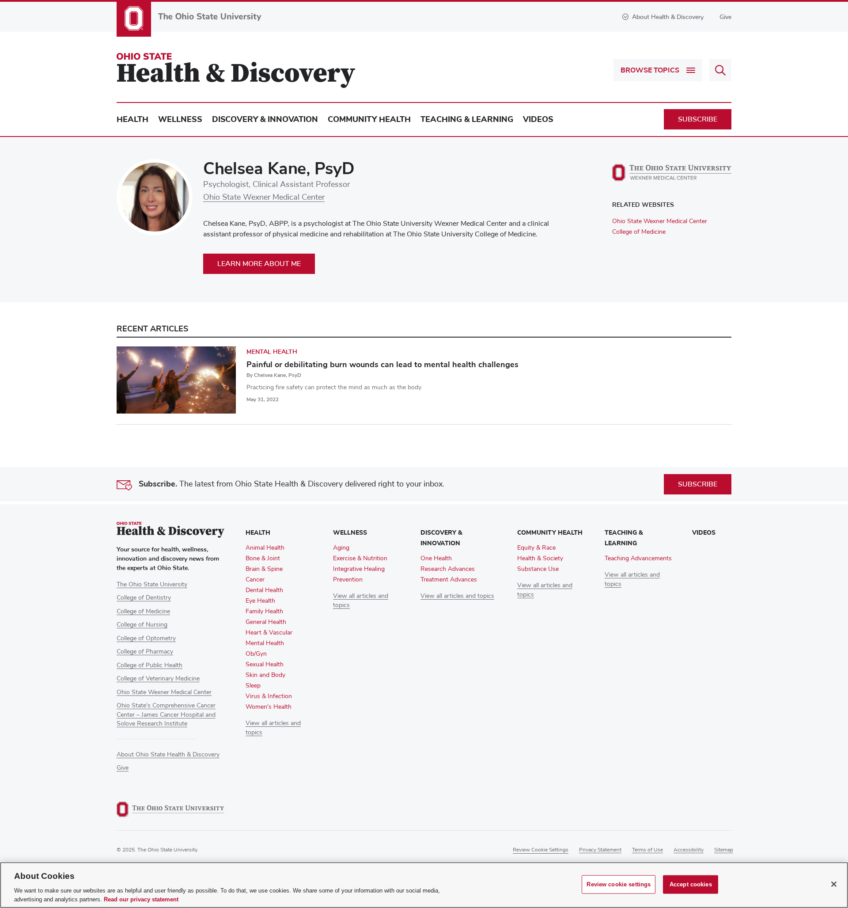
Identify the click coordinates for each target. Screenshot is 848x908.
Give (725, 17)
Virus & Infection (269, 696)
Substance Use (538, 569)
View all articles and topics (457, 596)
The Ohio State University (152, 584)
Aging (341, 548)
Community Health (369, 119)
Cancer (255, 580)
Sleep (253, 686)
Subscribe (697, 119)
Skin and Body (265, 675)
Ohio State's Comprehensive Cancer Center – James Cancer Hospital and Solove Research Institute (166, 715)
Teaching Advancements (638, 558)
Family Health (264, 611)
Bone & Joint (263, 558)
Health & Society (540, 558)
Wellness (180, 119)
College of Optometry (146, 638)
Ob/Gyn (256, 654)
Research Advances (447, 569)
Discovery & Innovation (265, 119)
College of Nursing (142, 625)
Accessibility (689, 850)
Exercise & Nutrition (360, 558)
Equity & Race (536, 548)
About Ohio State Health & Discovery (168, 755)
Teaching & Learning (466, 119)
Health (132, 119)
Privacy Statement (600, 850)
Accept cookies (691, 884)
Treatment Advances (448, 580)
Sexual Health (265, 664)
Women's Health (269, 707)
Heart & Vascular (269, 633)
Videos (538, 119)
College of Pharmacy (145, 652)
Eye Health (260, 601)
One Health (436, 558)
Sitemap (723, 850)
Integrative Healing (359, 569)
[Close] (834, 884)
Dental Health (264, 590)
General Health (266, 622)
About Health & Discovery (668, 17)
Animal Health (265, 548)
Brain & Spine (264, 569)
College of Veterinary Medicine (158, 679)
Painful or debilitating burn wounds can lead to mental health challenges (382, 364)
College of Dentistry (144, 598)
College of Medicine (639, 232)
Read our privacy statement (141, 899)
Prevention (348, 580)
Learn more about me (259, 264)
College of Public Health (149, 665)
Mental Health (271, 352)
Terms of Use (647, 850)
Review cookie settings (540, 850)
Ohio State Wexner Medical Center (264, 197)
